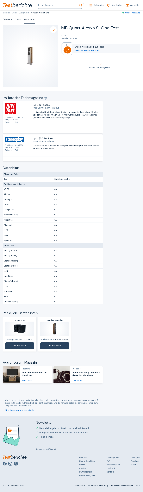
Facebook (135, 461)
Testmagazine (113, 458)
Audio (14, 13)
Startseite (6, 13)
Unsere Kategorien (87, 475)
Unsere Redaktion (87, 461)
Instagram (135, 458)
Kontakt (110, 472)
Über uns (83, 458)
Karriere (82, 468)
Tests (18, 19)
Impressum (80, 486)
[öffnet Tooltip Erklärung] (45, 98)
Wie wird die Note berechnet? (87, 50)
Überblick (7, 19)
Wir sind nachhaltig (132, 13)
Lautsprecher (24, 13)
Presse (82, 465)
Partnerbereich (85, 472)
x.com (133, 465)
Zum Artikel (27, 381)
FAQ (108, 461)
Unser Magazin (113, 465)
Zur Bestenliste (22, 346)
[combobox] (56, 5)
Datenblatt (29, 19)
